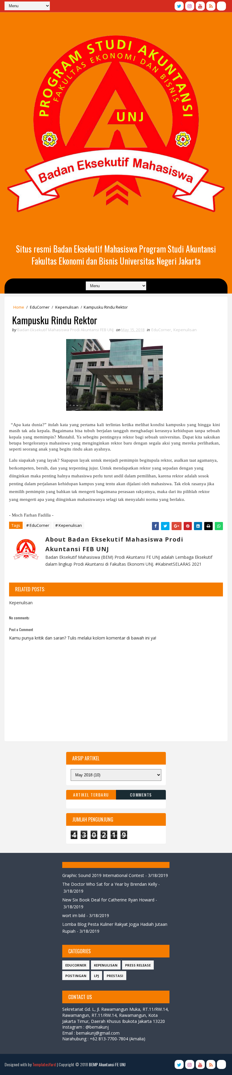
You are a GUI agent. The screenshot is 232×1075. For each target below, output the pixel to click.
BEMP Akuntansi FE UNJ (107, 1064)
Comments (141, 794)
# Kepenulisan (68, 525)
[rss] (210, 6)
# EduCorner (37, 525)
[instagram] (189, 6)
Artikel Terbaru (91, 794)
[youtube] (200, 6)
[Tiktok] (221, 6)
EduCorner (40, 307)
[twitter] (179, 6)
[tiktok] (221, 1064)
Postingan (75, 975)
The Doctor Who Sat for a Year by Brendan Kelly (109, 884)
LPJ (96, 975)
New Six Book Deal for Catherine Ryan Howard (108, 900)
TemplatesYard (44, 1064)
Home (18, 307)
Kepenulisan (67, 307)
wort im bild (73, 915)
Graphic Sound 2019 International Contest (103, 875)
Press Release (138, 965)
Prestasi (115, 975)
